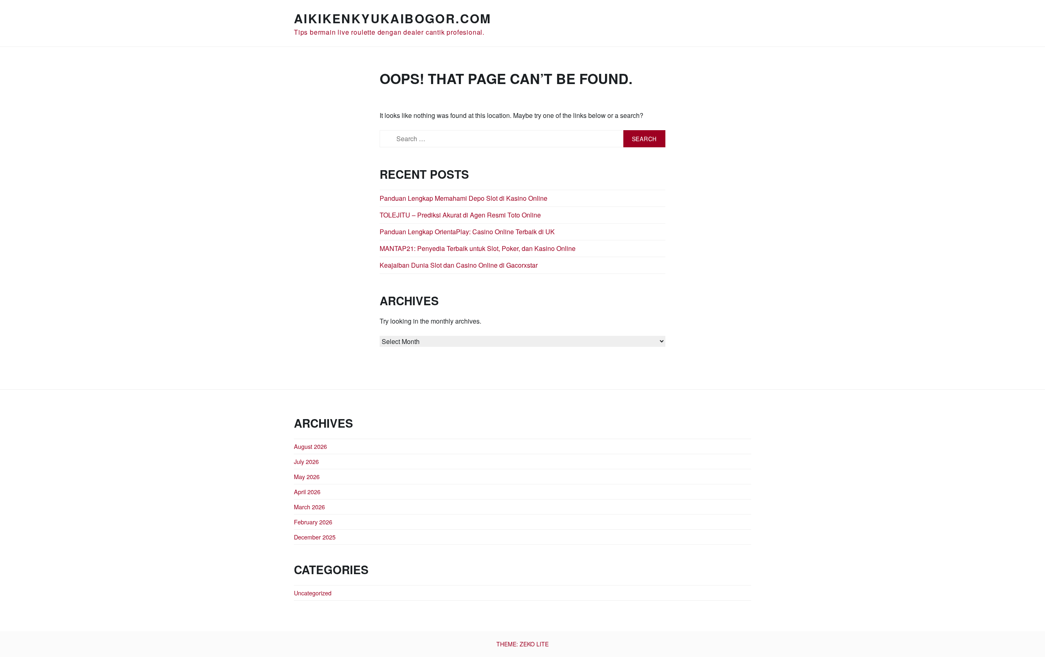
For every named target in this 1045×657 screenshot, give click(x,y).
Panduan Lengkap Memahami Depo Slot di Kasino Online (463, 198)
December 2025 (315, 537)
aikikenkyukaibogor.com (392, 18)
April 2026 (307, 491)
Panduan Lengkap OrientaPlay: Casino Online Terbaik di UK (467, 231)
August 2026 (310, 446)
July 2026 (306, 461)
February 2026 (313, 521)
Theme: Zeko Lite (522, 644)
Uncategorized (312, 592)
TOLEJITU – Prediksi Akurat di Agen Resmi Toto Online (460, 215)
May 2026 (307, 476)
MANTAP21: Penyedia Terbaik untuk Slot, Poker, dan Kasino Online (478, 248)
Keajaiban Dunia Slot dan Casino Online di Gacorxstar (459, 265)
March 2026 (309, 506)
